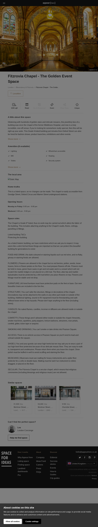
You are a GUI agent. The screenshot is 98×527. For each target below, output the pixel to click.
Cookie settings (31, 521)
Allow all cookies (13, 521)
